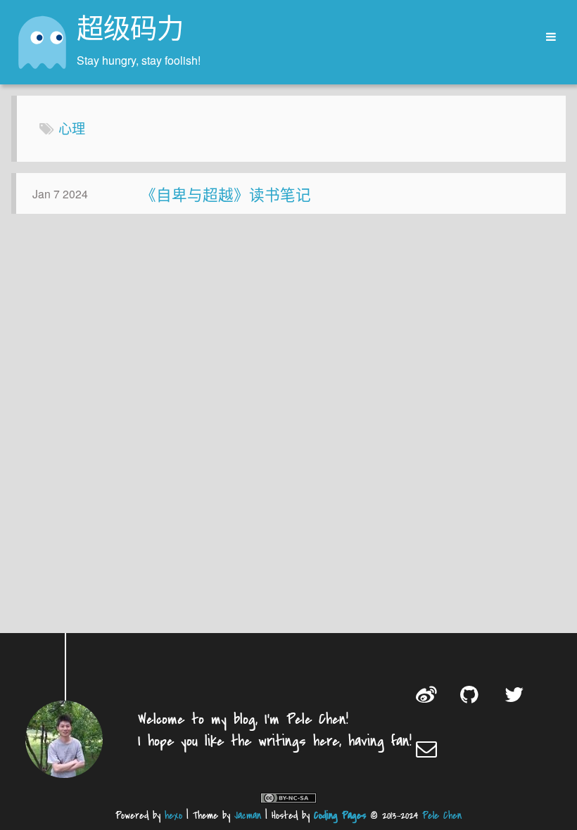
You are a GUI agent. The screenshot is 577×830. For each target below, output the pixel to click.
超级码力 (130, 31)
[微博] (427, 694)
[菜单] (546, 37)
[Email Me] (427, 748)
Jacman (247, 815)
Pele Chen (442, 815)
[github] (472, 694)
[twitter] (516, 694)
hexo (173, 815)
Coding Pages (340, 815)
